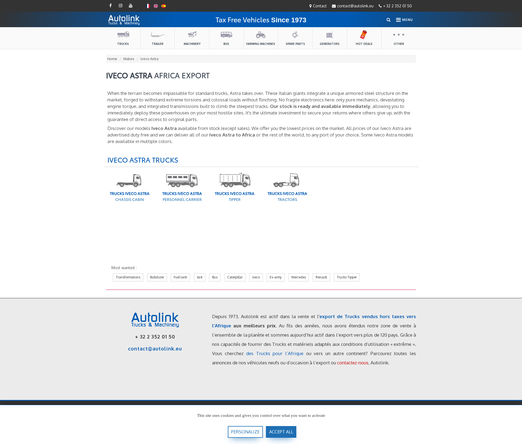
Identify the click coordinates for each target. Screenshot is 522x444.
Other (399, 43)
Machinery (192, 43)
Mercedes (298, 277)
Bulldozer (157, 277)
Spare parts (295, 43)
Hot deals (364, 43)
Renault (321, 277)
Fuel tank (180, 277)
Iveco (256, 277)
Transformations (128, 277)
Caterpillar (235, 277)
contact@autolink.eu (355, 6)
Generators (330, 43)
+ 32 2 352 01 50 (397, 6)
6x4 (199, 277)
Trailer (157, 43)
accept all (281, 431)
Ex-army (276, 277)
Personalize (245, 431)
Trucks (123, 43)
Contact (320, 6)
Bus (226, 43)
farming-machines (260, 43)
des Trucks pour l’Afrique (274, 353)
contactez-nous (352, 362)
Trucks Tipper (347, 277)
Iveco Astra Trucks (142, 159)
